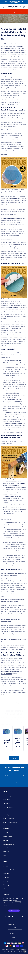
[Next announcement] (25, 2)
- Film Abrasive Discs (7, 811)
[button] (3, 7)
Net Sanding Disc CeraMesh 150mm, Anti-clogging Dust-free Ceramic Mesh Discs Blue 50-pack (18, 741)
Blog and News (6, 873)
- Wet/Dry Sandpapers (8, 807)
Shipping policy (22, 951)
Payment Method (6, 833)
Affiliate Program (7, 884)
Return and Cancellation (8, 844)
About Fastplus (6, 866)
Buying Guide (6, 877)
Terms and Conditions (7, 848)
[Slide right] (17, 754)
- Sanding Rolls (6, 803)
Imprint (4, 855)
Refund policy (23, 949)
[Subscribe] (23, 775)
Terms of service (14, 951)
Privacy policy (7, 951)
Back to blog (15, 703)
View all (14, 758)
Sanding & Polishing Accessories (10, 822)
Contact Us (5, 881)
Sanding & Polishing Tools (8, 818)
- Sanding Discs (6, 799)
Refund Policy (6, 840)
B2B (4, 888)
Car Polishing (6, 814)
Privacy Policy (6, 851)
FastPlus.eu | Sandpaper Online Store (12, 949)
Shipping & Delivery (7, 836)
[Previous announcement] (2, 2)
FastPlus (5, 898)
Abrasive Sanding (7, 796)
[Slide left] (10, 754)
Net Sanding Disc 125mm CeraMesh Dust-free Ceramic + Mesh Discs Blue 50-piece (6, 741)
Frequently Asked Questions (9, 869)
